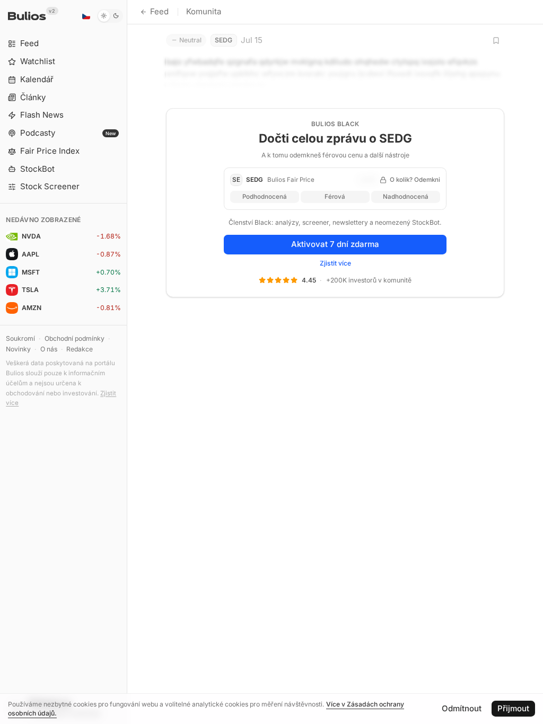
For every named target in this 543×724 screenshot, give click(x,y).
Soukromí (20, 338)
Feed (159, 11)
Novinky (18, 349)
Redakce (79, 349)
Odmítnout (461, 708)
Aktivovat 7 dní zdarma (335, 244)
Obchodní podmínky (74, 338)
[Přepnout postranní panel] (127, 362)
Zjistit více (335, 263)
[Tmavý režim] (110, 16)
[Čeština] (86, 16)
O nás (48, 349)
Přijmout (513, 708)
